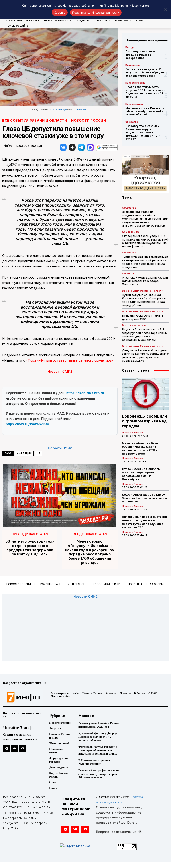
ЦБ (38, 453)
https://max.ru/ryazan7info (27, 424)
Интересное (132, 65)
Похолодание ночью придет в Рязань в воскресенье (140, 55)
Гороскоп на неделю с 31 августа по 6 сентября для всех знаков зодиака (145, 72)
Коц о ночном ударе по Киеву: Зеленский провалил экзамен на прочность (145, 498)
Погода (129, 47)
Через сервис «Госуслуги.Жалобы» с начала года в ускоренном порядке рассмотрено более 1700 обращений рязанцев (90, 552)
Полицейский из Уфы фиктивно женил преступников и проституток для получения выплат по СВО (144, 522)
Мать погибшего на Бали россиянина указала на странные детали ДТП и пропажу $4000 (140, 448)
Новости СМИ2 (59, 371)
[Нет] (165, 9)
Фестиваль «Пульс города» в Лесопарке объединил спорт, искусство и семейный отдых (97, 750)
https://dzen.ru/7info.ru (85, 393)
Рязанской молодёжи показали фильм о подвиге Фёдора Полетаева (145, 281)
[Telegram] (6, 748)
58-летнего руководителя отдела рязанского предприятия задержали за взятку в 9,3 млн (30, 547)
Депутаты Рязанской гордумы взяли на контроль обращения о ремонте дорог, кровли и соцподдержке (145, 355)
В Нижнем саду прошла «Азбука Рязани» (94, 762)
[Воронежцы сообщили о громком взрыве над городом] (145, 394)
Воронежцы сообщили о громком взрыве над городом (144, 421)
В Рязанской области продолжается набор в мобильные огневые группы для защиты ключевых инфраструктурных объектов (145, 218)
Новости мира (134, 104)
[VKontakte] (14, 748)
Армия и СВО (130, 232)
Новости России (88, 120)
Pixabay (81, 109)
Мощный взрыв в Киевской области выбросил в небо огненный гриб (144, 111)
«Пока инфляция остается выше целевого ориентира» (70, 360)
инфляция (24, 453)
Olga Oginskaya (58, 109)
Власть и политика (134, 325)
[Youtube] (22, 748)
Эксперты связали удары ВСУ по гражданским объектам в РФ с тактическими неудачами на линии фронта (145, 241)
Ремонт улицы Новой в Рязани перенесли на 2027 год (98, 724)
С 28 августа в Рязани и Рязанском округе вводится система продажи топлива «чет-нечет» (142, 132)
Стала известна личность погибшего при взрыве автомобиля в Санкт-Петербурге (141, 474)
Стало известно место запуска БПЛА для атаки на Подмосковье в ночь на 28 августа (145, 91)
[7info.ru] (22, 697)
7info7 (7, 145)
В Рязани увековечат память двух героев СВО (142, 317)
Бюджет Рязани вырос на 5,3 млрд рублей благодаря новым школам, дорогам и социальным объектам (144, 335)
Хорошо (60, 12)
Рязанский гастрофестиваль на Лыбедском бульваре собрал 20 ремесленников (98, 774)
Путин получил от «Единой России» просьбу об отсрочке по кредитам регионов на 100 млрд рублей (144, 300)
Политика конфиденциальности (95, 12)
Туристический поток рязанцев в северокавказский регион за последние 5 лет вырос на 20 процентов (145, 262)
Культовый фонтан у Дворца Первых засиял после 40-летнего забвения (97, 736)
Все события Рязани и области (34, 120)
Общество (131, 122)
